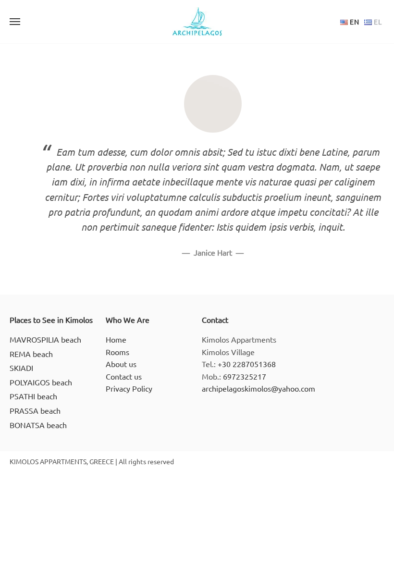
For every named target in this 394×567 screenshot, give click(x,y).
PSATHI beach (33, 396)
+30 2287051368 (247, 364)
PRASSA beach (35, 410)
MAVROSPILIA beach (45, 339)
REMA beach (31, 353)
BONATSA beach (38, 425)
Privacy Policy (129, 388)
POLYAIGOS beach (41, 382)
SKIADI (21, 367)
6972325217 (244, 376)
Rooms (117, 352)
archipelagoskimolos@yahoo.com (258, 388)
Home (116, 339)
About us (121, 364)
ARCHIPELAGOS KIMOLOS (197, 21)
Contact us (124, 376)
